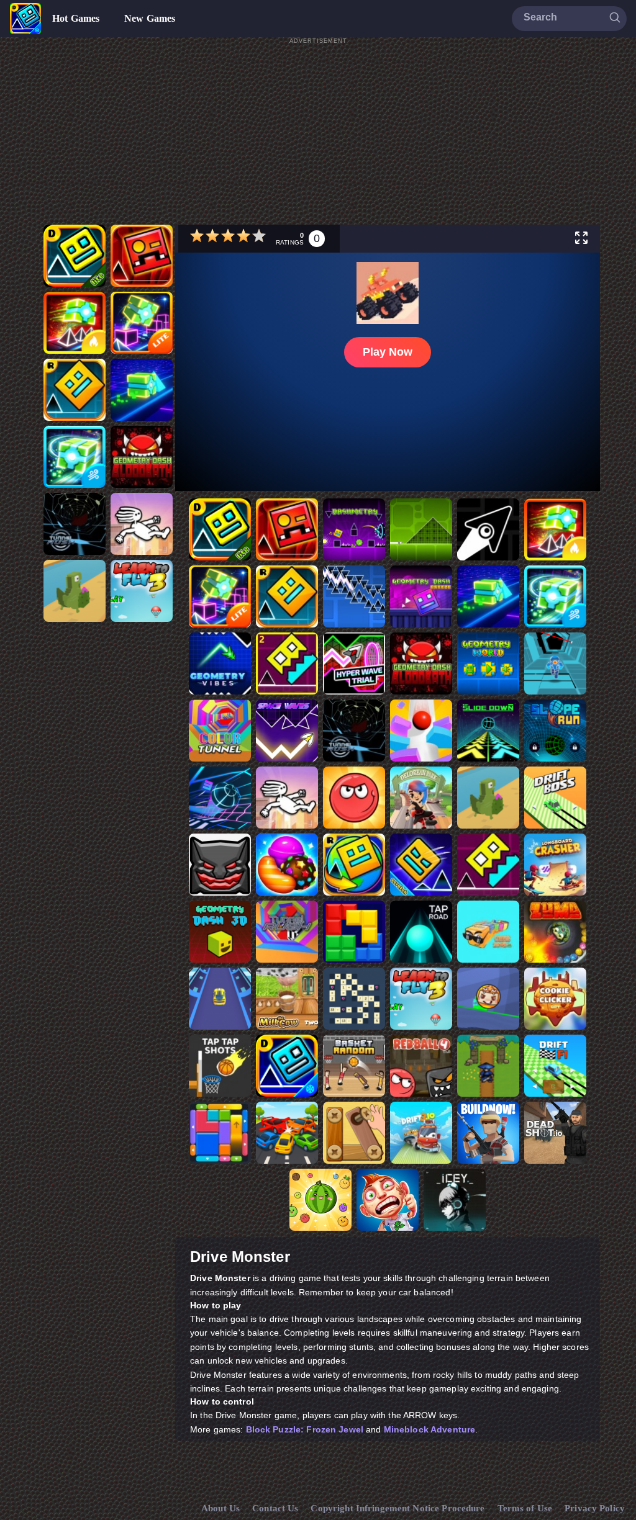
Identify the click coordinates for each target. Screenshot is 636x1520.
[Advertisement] (318, 133)
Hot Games (75, 18)
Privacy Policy (595, 1508)
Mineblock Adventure (430, 1429)
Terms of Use (525, 1508)
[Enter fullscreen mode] (581, 239)
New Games (149, 18)
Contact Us (275, 1508)
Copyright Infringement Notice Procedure (397, 1508)
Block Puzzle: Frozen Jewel (304, 1429)
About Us (220, 1508)
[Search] (615, 18)
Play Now (387, 352)
